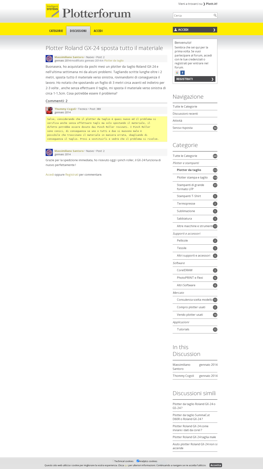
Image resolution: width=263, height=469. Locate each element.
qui (126, 465)
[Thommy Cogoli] (49, 110)
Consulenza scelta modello (195, 300)
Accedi (98, 31)
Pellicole (182, 240)
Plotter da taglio (114, 60)
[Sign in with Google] (177, 72)
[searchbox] (193, 15)
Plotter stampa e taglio (192, 177)
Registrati (71, 175)
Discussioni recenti (185, 114)
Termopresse (186, 203)
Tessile (181, 248)
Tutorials (183, 329)
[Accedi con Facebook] (182, 73)
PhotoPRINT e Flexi (190, 278)
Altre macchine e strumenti (195, 226)
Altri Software (186, 285)
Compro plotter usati (191, 307)
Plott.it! (210, 4)
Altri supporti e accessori (193, 255)
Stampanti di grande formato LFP (190, 187)
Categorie (56, 31)
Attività (177, 121)
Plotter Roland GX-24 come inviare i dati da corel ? (190, 428)
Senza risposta (183, 128)
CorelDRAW (185, 270)
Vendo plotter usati (190, 315)
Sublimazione (186, 211)
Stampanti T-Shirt (189, 196)
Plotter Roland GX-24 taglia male (194, 437)
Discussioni (78, 31)
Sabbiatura (184, 218)
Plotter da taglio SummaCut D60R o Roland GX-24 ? (191, 417)
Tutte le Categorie (185, 106)
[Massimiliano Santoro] (49, 58)
